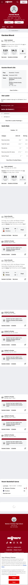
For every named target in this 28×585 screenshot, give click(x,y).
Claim (9, 22)
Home (3, 27)
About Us (9, 547)
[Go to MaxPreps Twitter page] (17, 543)
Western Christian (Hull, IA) (14, 16)
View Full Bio (13, 90)
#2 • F (8, 19)
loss (24, 170)
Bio (8, 27)
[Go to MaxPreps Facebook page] (21, 543)
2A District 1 (7, 117)
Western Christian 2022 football (14, 404)
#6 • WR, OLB (19, 19)
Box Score (4, 57)
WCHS (7, 228)
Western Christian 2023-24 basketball (13, 340)
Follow (19, 22)
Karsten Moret (14, 14)
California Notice (19, 552)
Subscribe (9, 550)
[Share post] (25, 57)
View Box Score (6, 493)
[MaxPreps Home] (8, 2)
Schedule (13, 254)
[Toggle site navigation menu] (2, 2)
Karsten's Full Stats (13, 57)
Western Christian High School (14, 524)
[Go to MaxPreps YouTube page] (11, 543)
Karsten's (4, 44)
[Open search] (17, 2)
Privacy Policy (18, 550)
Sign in (23, 2)
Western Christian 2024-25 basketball (13, 249)
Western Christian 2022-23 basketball (13, 424)
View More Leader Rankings (13, 120)
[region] (14, 569)
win (24, 44)
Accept (14, 577)
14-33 (24, 268)
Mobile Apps (17, 547)
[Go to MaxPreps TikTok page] (7, 543)
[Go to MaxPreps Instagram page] (14, 543)
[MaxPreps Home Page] (9, 30)
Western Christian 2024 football (14, 320)
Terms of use (8, 552)
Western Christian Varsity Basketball (15, 78)
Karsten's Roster (6, 254)
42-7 (24, 224)
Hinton (5, 172)
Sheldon (4, 46)
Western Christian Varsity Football (15, 83)
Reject (14, 582)
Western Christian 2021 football (14, 443)
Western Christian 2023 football (14, 358)
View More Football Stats (13, 160)
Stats (11, 27)
